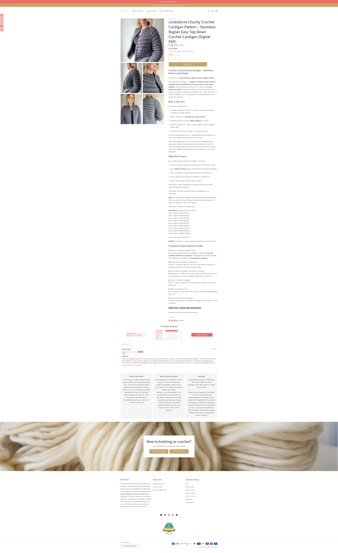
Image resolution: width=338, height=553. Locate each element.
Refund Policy (190, 490)
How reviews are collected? (132, 365)
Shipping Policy (190, 493)
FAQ (187, 484)
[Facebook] (2, 19)
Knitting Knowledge (159, 451)
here (196, 312)
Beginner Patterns (158, 484)
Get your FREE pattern (160, 490)
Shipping (178, 51)
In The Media (190, 502)
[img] (126, 349)
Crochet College (179, 451)
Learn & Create (157, 487)
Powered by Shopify (212, 546)
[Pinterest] (2, 22)
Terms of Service (191, 496)
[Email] (2, 29)
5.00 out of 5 (141, 334)
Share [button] (172, 317)
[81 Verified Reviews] (169, 535)
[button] (138, 11)
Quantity (171, 54)
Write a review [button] (202, 335)
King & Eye (205, 546)
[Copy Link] (2, 26)
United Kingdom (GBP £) (129, 546)
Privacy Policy (190, 487)
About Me (189, 499)
